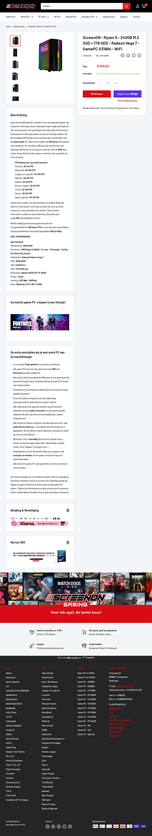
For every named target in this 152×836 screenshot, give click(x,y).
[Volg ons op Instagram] (53, 826)
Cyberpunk (11, 721)
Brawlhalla (10, 708)
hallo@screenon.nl (124, 686)
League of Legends (51, 690)
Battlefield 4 (11, 695)
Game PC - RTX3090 (87, 712)
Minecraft (46, 699)
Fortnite (9, 778)
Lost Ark (46, 695)
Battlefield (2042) (14, 703)
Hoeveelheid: (89, 83)
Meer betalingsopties (127, 100)
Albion (9, 673)
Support (124, 17)
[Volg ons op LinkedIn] (70, 826)
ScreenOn (87, 56)
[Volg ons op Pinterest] (59, 826)
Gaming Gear (109, 17)
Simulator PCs (88, 17)
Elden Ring (11, 747)
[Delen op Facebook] (122, 55)
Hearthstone (47, 677)
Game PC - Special (86, 734)
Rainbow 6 (46, 734)
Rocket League (49, 751)
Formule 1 (10, 773)
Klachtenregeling (117, 727)
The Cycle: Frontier (51, 778)
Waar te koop (115, 708)
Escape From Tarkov (15, 751)
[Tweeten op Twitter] (134, 55)
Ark (7, 686)
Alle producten (19, 26)
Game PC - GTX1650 (86, 690)
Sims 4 (45, 765)
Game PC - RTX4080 (87, 717)
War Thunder (48, 795)
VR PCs (57, 17)
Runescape (47, 756)
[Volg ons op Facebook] (47, 826)
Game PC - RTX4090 (87, 721)
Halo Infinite (47, 673)
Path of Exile (47, 725)
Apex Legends (12, 682)
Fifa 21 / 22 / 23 (13, 765)
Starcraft (46, 769)
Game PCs (10, 17)
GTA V (8, 791)
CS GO (9, 717)
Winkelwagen (97, 94)
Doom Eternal (12, 738)
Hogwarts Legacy (50, 686)
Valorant (45, 791)
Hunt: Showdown (50, 682)
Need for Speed (49, 708)
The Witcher (47, 782)
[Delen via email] (139, 55)
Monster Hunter (49, 703)
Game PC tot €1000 (86, 677)
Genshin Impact (13, 786)
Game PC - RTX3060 (87, 695)
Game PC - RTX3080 (87, 708)
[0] (143, 6)
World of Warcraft (50, 808)
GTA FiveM (11, 795)
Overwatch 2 (47, 717)
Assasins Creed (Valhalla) (17, 690)
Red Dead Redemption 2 (53, 738)
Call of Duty (11, 712)
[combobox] (82, 6)
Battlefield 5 (11, 699)
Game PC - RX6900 (86, 686)
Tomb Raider (48, 786)
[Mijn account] (137, 6)
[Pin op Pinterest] (128, 55)
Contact (136, 17)
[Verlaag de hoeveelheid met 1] (100, 83)
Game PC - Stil (84, 730)
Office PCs (25, 17)
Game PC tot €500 (86, 673)
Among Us (10, 677)
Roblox (45, 747)
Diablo (9, 734)
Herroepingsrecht (117, 724)
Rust (44, 760)
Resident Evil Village (51, 743)
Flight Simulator (13, 769)
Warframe (46, 800)
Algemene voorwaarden (120, 720)
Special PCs (71, 17)
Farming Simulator (14, 760)
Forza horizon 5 (13, 782)
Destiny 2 (10, 730)
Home (8, 26)
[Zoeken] (126, 6)
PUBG (44, 730)
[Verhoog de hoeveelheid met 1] (116, 83)
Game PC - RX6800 (86, 682)
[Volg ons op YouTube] (64, 826)
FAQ (111, 712)
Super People (48, 773)
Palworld (46, 721)
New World (47, 712)
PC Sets (42, 17)
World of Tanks (48, 804)
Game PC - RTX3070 (87, 703)
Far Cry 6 (10, 756)
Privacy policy (115, 731)
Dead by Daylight (13, 725)
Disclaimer (114, 735)
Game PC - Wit (84, 725)
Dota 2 (9, 743)
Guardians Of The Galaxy (17, 800)
